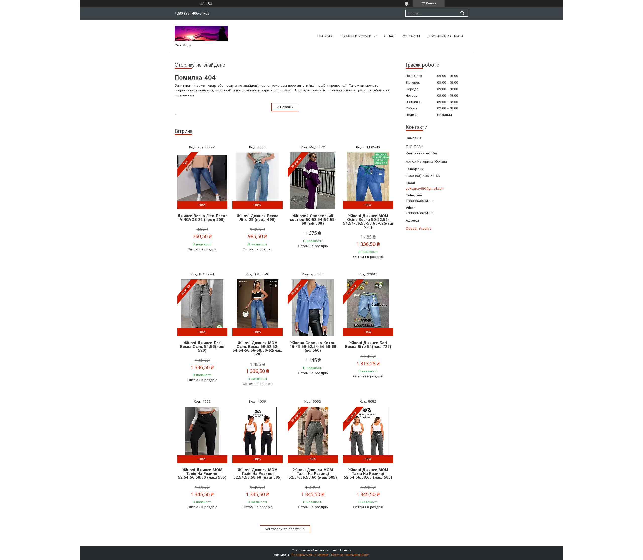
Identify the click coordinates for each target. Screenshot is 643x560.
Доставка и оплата (445, 36)
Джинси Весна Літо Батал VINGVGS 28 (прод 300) (202, 218)
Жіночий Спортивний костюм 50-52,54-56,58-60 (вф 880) (313, 219)
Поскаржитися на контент (310, 555)
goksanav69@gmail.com (425, 188)
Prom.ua (345, 550)
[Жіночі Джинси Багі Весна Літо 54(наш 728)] (368, 307)
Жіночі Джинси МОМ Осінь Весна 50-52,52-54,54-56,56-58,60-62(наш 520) (368, 221)
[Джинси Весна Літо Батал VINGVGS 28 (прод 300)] (202, 180)
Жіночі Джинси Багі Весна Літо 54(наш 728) (368, 345)
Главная (325, 36)
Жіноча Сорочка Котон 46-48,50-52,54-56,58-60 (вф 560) (312, 346)
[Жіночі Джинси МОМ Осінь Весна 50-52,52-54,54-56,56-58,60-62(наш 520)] (368, 180)
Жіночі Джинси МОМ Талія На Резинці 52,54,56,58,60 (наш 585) (202, 473)
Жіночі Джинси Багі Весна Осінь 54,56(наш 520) (202, 346)
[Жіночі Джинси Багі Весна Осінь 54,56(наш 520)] (202, 307)
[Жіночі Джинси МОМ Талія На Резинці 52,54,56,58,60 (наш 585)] (202, 435)
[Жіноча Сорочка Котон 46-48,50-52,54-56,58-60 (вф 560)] (313, 307)
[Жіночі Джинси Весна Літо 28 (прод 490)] (257, 180)
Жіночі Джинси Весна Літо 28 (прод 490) (257, 218)
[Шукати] (462, 13)
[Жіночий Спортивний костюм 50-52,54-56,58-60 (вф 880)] (313, 180)
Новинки (287, 107)
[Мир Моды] (201, 33)
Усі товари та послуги (283, 529)
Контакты (411, 36)
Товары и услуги (355, 36)
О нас (389, 36)
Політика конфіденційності (350, 555)
